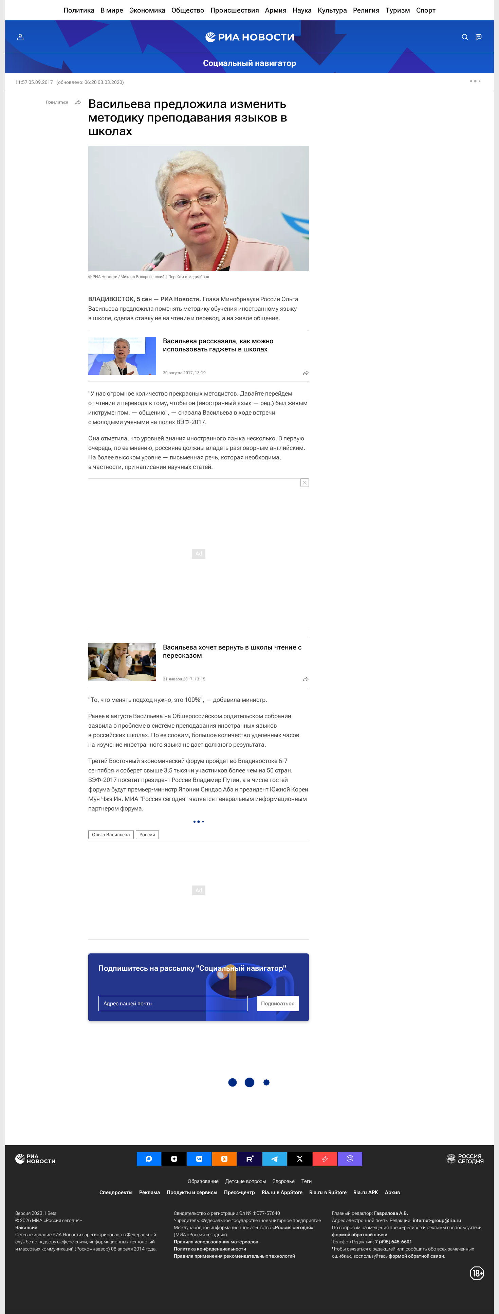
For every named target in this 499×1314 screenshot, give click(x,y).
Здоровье (284, 1181)
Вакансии (26, 1227)
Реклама (149, 1192)
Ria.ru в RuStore (328, 1192)
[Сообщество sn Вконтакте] (199, 1159)
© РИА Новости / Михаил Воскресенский (126, 276)
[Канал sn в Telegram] (274, 1159)
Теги (306, 1181)
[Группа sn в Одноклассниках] (224, 1159)
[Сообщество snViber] (350, 1159)
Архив (392, 1192)
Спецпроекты (115, 1192)
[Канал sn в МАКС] (149, 1159)
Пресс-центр (239, 1192)
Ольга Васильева (111, 834)
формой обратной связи (359, 1234)
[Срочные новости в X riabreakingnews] (325, 1159)
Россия (147, 834)
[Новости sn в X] (300, 1159)
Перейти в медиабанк (188, 276)
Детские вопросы (245, 1181)
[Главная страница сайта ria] (249, 37)
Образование (203, 1181)
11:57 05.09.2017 (34, 82)
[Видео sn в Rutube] (249, 1159)
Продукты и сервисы (192, 1192)
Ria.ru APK (365, 1192)
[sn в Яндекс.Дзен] (174, 1159)
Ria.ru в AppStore (282, 1192)
